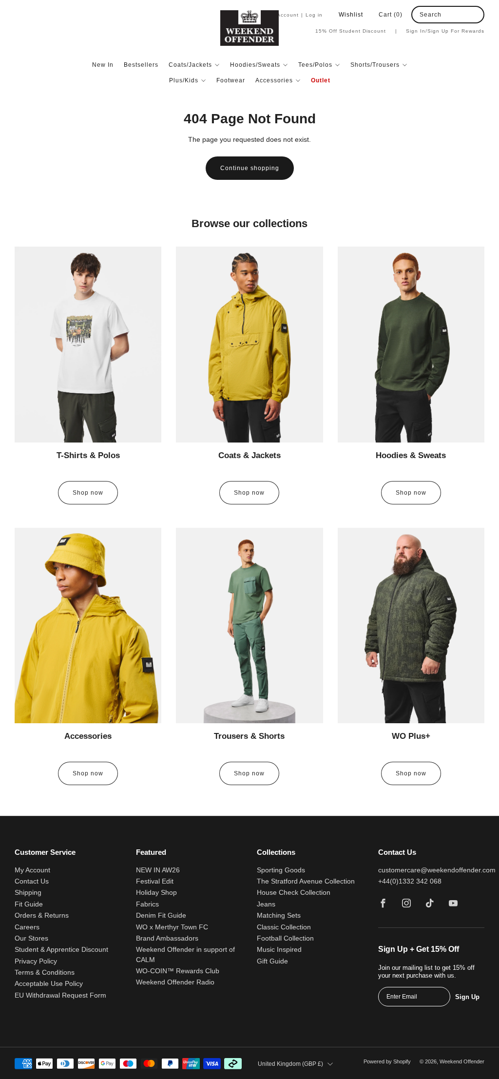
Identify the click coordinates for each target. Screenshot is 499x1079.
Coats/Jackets (190, 64)
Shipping (28, 892)
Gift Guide (272, 961)
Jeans (266, 904)
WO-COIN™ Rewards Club (177, 971)
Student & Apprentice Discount (61, 949)
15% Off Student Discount (356, 31)
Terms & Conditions (45, 972)
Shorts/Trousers (375, 64)
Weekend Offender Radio (175, 982)
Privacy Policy (36, 961)
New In (103, 64)
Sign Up (467, 997)
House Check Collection (293, 892)
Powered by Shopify (387, 1061)
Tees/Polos (315, 64)
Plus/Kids (183, 80)
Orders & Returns (42, 915)
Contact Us (32, 881)
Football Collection (285, 938)
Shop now (88, 492)
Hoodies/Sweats (255, 64)
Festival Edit (154, 881)
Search (430, 14)
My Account (32, 870)
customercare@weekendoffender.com (437, 870)
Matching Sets (279, 915)
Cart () (391, 14)
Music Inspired (279, 949)
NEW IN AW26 (158, 870)
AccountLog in (300, 15)
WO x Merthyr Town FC (172, 927)
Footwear (230, 80)
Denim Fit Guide (161, 915)
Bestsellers (141, 64)
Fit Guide (29, 904)
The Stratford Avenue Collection (306, 881)
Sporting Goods (281, 870)
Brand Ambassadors (167, 938)
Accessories (274, 80)
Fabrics (147, 904)
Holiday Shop (156, 892)
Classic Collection (284, 927)
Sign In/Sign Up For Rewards (445, 31)
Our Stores (31, 938)
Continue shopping (249, 168)
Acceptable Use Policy (49, 983)
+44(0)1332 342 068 (409, 881)
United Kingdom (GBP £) (290, 1063)
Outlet (320, 80)
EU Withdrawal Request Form (60, 995)
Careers (27, 927)
